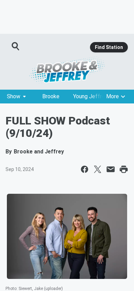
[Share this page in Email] (110, 169)
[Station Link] (67, 69)
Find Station (109, 47)
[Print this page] (124, 169)
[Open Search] (16, 46)
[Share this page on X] (97, 169)
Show (13, 96)
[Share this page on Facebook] (84, 169)
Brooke (50, 96)
